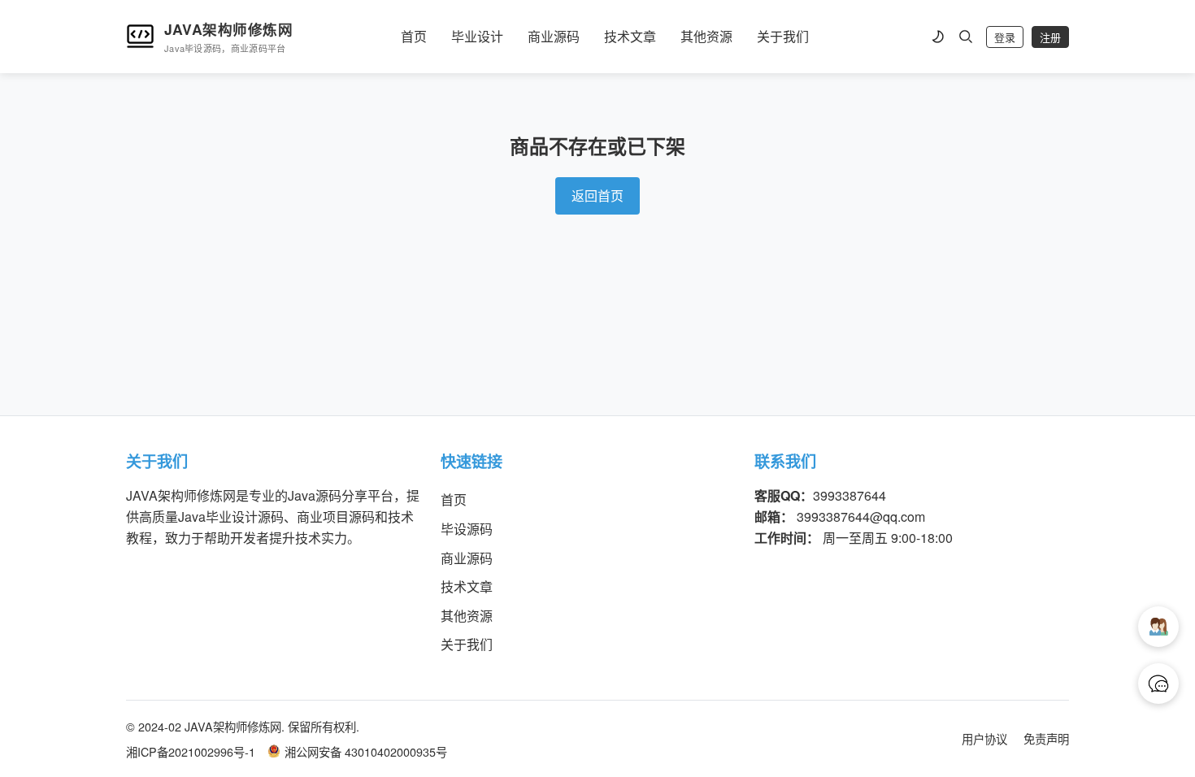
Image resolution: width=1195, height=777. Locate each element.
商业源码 (554, 36)
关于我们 (783, 36)
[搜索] (966, 36)
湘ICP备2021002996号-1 (190, 751)
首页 (414, 36)
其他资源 (706, 36)
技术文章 (630, 36)
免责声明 (1046, 738)
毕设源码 (467, 528)
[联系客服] (1158, 683)
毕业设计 (477, 36)
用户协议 (984, 738)
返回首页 (597, 195)
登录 (1004, 38)
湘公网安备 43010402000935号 (366, 751)
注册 (1050, 38)
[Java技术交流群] (1158, 626)
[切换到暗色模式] (937, 36)
